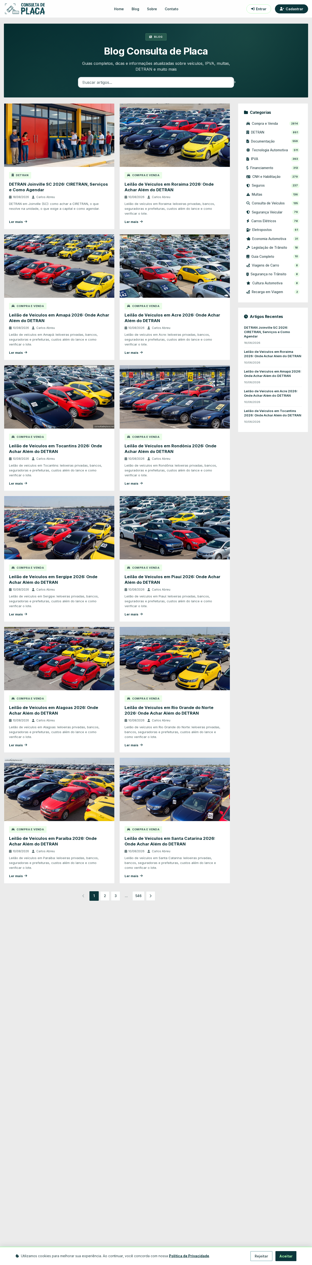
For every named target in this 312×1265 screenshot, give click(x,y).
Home (119, 9)
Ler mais (16, 222)
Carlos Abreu (45, 197)
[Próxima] (150, 896)
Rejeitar (261, 1256)
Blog (135, 9)
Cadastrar (294, 9)
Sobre (152, 9)
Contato (171, 9)
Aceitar (285, 1256)
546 (138, 896)
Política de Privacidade (189, 1256)
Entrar (261, 9)
